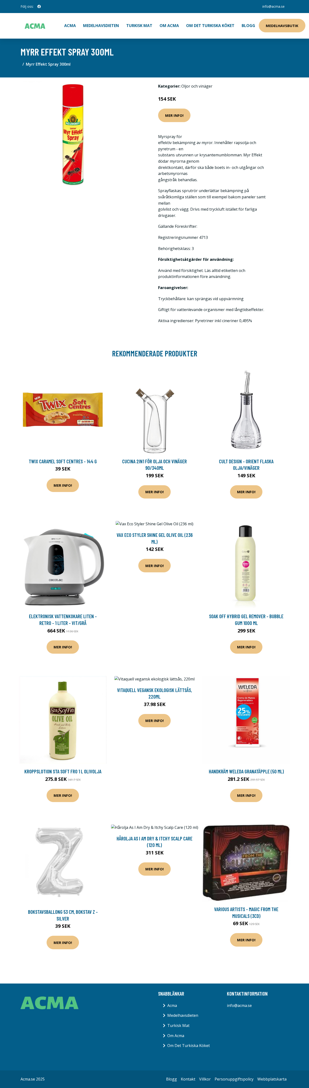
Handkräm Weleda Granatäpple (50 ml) (246, 771)
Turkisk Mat (139, 25)
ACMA (70, 25)
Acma (172, 1005)
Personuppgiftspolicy (234, 1079)
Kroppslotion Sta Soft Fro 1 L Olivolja (62, 771)
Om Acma (169, 25)
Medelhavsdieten (101, 25)
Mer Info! (174, 115)
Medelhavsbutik (282, 25)
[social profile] (39, 6)
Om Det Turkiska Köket (210, 25)
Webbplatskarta (272, 1079)
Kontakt (188, 1079)
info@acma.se (273, 6)
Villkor (205, 1079)
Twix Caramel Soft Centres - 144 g (63, 461)
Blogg (248, 25)
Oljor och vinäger (196, 86)
